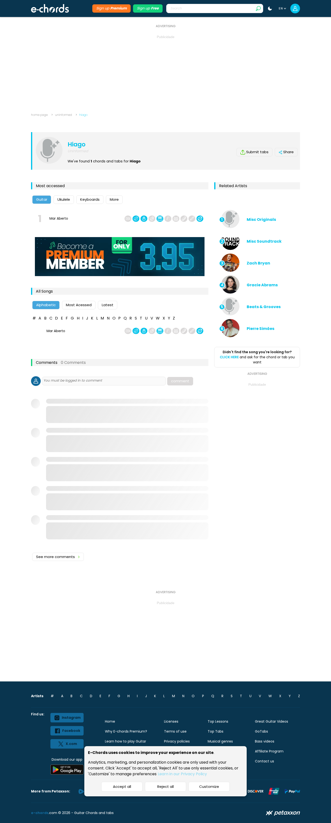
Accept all (122, 786)
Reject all (165, 786)
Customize (209, 786)
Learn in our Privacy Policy (182, 774)
